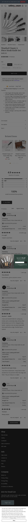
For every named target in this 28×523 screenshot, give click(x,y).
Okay (14, 520)
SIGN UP (26, 262)
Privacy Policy (13, 517)
